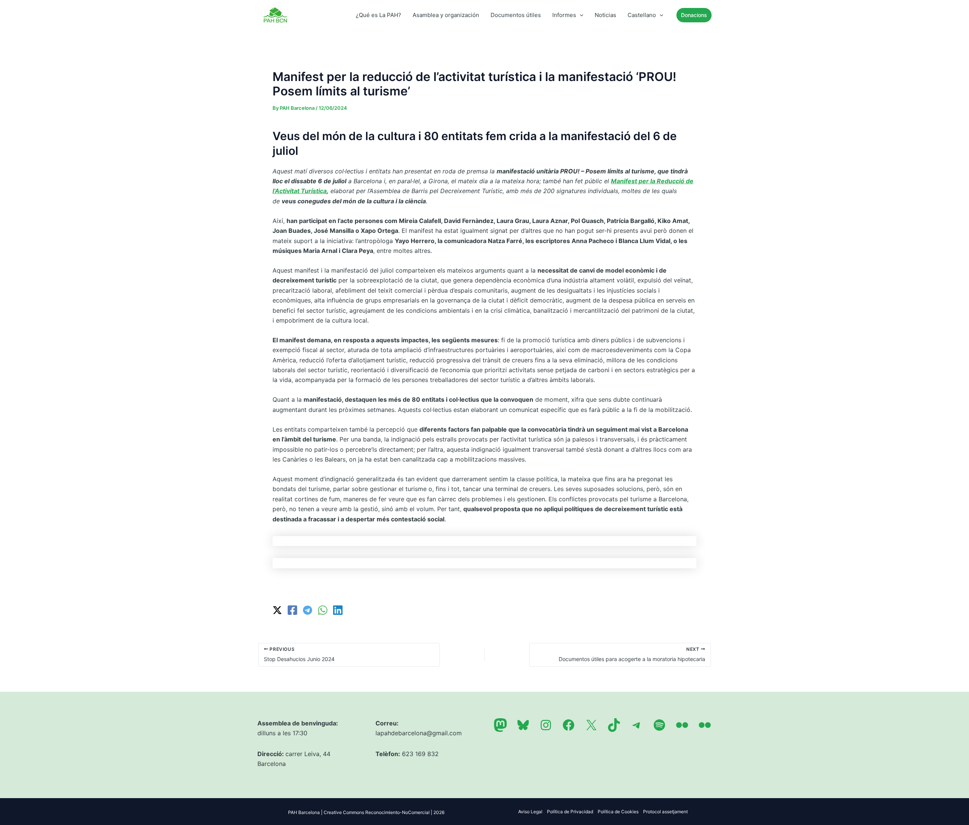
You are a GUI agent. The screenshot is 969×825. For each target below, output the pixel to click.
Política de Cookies (618, 811)
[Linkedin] (338, 610)
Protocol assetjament (665, 811)
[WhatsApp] (322, 610)
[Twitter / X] (277, 610)
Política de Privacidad (570, 811)
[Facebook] (292, 610)
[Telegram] (307, 610)
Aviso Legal (530, 811)
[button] (579, 15)
